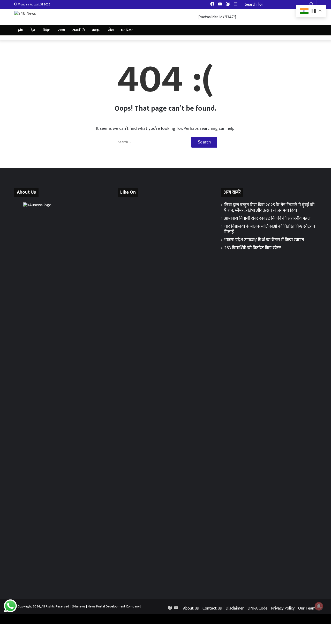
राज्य (61, 30)
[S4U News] (25, 13)
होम (20, 30)
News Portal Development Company (114, 606)
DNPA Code (257, 608)
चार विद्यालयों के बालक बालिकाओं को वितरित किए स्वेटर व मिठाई (269, 229)
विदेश (47, 30)
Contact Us (212, 608)
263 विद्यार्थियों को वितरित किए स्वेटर (252, 248)
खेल (111, 30)
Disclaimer (234, 608)
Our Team (306, 608)
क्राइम (96, 30)
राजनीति (78, 30)
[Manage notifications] (319, 606)
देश (33, 30)
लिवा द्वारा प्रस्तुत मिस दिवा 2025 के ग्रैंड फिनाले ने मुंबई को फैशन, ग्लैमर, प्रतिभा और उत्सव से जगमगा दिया (269, 207)
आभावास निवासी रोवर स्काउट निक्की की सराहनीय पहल (267, 218)
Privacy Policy (283, 608)
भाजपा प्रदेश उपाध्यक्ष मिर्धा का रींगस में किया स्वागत (264, 239)
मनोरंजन (127, 30)
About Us (191, 608)
